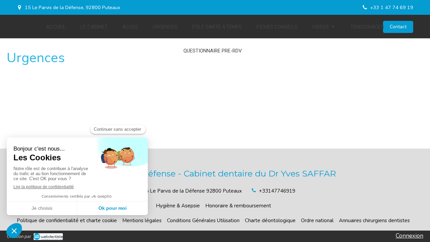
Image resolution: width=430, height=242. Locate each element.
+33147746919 (277, 191)
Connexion (409, 236)
